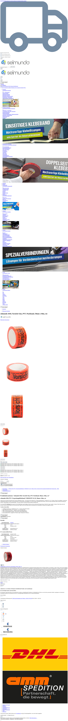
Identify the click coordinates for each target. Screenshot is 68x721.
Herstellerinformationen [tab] (7, 490)
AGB (3, 710)
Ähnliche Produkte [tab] (6, 544)
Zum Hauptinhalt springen (4, 0)
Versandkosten (18, 713)
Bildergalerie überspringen (4, 319)
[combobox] (5, 67)
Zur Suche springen (12, 0)
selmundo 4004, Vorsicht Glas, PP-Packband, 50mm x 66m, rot (11, 566)
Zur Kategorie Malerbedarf (7, 195)
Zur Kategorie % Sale (6, 273)
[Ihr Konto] (1, 80)
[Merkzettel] (1, 78)
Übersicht (2, 86)
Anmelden (2, 84)
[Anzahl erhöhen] (8, 481)
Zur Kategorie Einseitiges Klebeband (9, 108)
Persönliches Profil (7, 86)
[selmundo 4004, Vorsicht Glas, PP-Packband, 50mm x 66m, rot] (7, 563)
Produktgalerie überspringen (5, 546)
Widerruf (4, 705)
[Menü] (1, 58)
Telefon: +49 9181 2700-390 (27, 598)
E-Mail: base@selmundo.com (17, 598)
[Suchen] (11, 67)
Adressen (12, 86)
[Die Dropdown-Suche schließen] (14, 67)
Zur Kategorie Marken (6, 290)
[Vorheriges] (1, 424)
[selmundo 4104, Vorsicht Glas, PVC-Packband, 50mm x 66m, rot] (17, 337)
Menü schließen (4, 82)
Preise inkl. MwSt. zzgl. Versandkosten (7, 477)
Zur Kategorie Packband (7, 90)
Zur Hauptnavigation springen (21, 0)
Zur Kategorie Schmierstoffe (7, 186)
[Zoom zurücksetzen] (4, 462)
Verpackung (5, 708)
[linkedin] (3, 607)
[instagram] (3, 605)
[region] (34, 396)
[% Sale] (11, 288)
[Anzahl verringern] (1, 481)
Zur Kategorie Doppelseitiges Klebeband (9, 144)
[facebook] (3, 604)
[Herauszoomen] (1, 462)
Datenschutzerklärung (6, 709)
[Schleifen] (11, 229)
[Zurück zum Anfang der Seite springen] (1, 717)
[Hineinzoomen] (6, 462)
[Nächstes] (4, 424)
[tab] (31, 488)
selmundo (11, 522)
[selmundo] (34, 317)
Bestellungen (16, 86)
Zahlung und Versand (6, 704)
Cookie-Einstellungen (6, 707)
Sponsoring (4, 706)
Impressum (4, 711)
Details (1, 582)
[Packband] (11, 106)
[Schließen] (0, 720)
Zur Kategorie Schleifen (7, 211)
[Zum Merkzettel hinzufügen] (2, 565)
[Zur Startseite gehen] (15, 65)
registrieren (4, 85)
